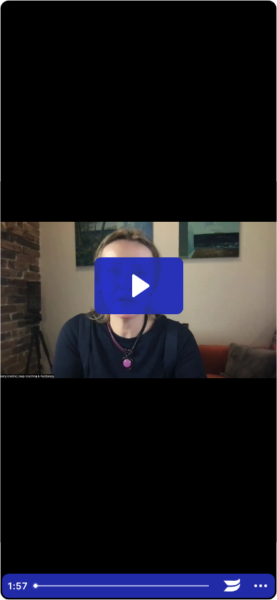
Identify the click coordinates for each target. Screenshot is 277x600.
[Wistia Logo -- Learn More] (232, 586)
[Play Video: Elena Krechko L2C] (138, 285)
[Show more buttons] (260, 586)
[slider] (123, 586)
